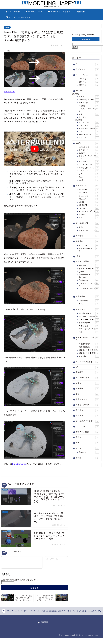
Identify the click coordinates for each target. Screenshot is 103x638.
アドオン (82, 117)
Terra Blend (9, 92)
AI (87, 64)
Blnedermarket (19, 464)
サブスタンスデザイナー (88, 290)
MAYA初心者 (88, 147)
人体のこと (88, 326)
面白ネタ (87, 410)
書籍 (87, 394)
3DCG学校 (88, 356)
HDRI (87, 256)
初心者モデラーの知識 (88, 316)
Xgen (88, 177)
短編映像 (87, 389)
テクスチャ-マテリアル (88, 249)
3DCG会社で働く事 (88, 353)
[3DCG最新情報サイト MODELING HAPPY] (51, 6)
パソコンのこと (87, 75)
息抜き (87, 437)
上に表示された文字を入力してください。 (20, 580)
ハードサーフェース (88, 320)
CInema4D (88, 196)
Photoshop (88, 280)
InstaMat (88, 265)
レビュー (87, 448)
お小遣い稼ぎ (88, 344)
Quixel (88, 272)
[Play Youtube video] (34, 149)
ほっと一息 (87, 426)
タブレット (87, 69)
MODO (88, 202)
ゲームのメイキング (87, 421)
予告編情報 (87, 297)
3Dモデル (88, 245)
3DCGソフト (87, 186)
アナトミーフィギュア (88, 329)
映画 (87, 443)
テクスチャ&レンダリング (88, 157)
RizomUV (88, 193)
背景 (88, 332)
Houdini (88, 214)
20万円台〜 (88, 82)
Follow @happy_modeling (84, 35)
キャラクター (88, 323)
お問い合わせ (14, 12)
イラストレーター (88, 269)
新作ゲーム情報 (87, 432)
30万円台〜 (88, 85)
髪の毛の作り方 (88, 313)
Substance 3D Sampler (88, 276)
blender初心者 (88, 134)
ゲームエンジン (87, 223)
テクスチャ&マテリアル (88, 110)
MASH (88, 180)
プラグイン (88, 171)
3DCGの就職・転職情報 (87, 339)
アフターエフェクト (87, 362)
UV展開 (88, 106)
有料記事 (87, 372)
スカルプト (88, 138)
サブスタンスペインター (88, 284)
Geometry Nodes (88, 100)
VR (87, 367)
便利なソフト (87, 399)
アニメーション (88, 122)
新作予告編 (88, 301)
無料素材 (81, 12)
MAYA (87, 143)
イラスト (87, 416)
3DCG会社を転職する (88, 350)
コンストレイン (88, 165)
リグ (88, 131)
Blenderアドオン (34, 12)
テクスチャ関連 (87, 261)
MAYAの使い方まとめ (61, 12)
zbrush (88, 208)
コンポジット (88, 125)
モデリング (88, 103)
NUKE (88, 217)
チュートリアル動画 (88, 128)
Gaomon (88, 452)
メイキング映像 (87, 405)
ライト (88, 97)
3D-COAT (88, 205)
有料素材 (87, 236)
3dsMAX (88, 199)
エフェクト (88, 114)
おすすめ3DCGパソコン (19, 17)
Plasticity (88, 190)
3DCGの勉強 (88, 347)
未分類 (87, 458)
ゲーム (88, 304)
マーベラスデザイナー (88, 211)
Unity (88, 227)
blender (7, 27)
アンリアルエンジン (88, 230)
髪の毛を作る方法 (88, 168)
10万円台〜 (88, 79)
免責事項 (44, 622)
